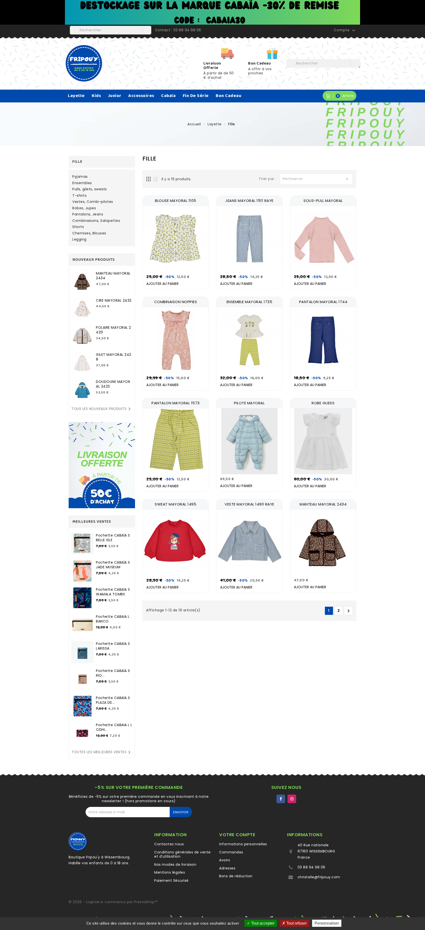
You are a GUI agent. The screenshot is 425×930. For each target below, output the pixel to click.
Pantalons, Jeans (87, 214)
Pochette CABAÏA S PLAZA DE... (113, 700)
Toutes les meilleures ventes (102, 752)
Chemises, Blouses (89, 233)
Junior (114, 96)
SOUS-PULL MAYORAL (323, 200)
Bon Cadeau (228, 96)
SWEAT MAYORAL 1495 (175, 504)
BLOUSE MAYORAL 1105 (175, 200)
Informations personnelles (243, 844)
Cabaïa (168, 96)
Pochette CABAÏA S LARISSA (113, 646)
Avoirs (224, 860)
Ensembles (82, 183)
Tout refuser (296, 923)
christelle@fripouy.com (319, 877)
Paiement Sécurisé (171, 880)
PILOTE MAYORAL (249, 403)
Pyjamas (80, 177)
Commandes (231, 852)
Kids (96, 96)
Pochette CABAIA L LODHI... (114, 727)
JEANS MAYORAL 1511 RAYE (249, 200)
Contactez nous (169, 844)
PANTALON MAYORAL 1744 (323, 301)
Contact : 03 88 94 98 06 (178, 30)
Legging (79, 239)
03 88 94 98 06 (311, 867)
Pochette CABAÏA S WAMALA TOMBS (113, 592)
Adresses (227, 868)
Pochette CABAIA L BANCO (113, 619)
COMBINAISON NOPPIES (175, 301)
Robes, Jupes (84, 208)
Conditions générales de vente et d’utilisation (182, 854)
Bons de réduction (236, 876)
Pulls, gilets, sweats (89, 189)
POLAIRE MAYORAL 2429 (113, 330)
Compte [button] (345, 30)
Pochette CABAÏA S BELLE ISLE (113, 538)
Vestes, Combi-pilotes (92, 202)
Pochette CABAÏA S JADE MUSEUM (113, 565)
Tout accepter (262, 923)
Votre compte (237, 835)
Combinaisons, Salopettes (96, 221)
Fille (77, 161)
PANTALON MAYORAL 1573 (176, 403)
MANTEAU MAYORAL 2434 (113, 276)
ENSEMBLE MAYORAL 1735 (250, 301)
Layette (76, 96)
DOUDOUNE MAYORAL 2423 (113, 384)
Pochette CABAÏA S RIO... (113, 673)
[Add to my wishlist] (203, 271)
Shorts (78, 227)
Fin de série (196, 96)
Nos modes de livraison (175, 864)
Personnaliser (327, 923)
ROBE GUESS (323, 403)
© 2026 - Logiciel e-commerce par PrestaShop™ (113, 901)
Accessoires (141, 96)
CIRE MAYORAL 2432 (114, 300)
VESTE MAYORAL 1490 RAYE (249, 504)
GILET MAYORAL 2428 (113, 357)
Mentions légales (169, 872)
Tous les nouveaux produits (101, 409)
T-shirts (79, 196)
